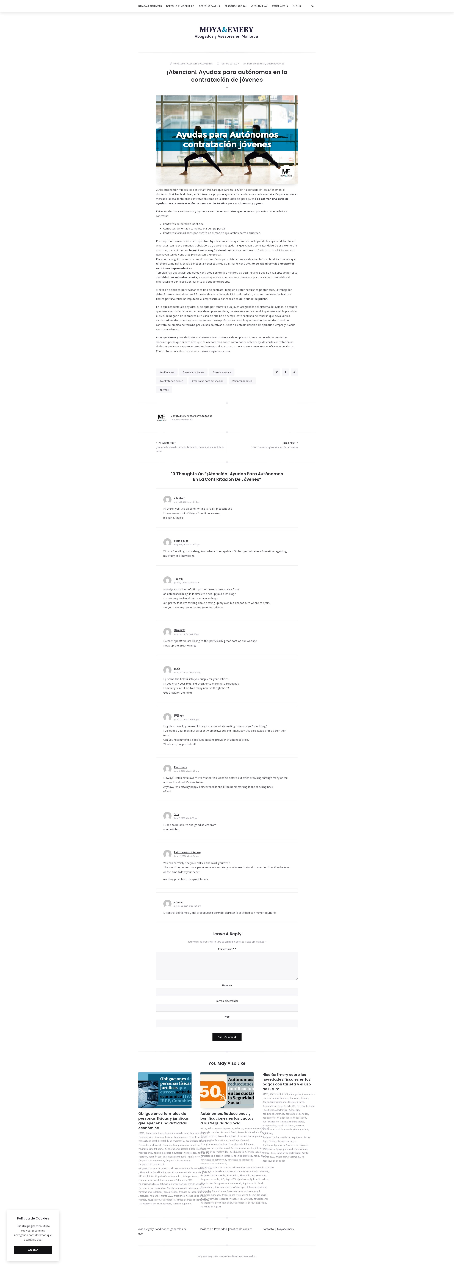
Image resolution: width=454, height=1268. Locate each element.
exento (300, 1125)
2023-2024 (276, 1094)
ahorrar (239, 1128)
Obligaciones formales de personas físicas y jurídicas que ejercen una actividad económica (163, 1120)
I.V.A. (198, 1156)
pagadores (269, 1149)
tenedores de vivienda (241, 1198)
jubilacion (244, 1179)
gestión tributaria (178, 1156)
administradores (155, 1133)
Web (227, 1016)
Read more (180, 767)
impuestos (233, 1175)
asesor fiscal (309, 1094)
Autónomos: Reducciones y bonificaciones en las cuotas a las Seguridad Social (227, 1118)
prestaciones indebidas (151, 1191)
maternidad (235, 1183)
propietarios (171, 1191)
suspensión (154, 1199)
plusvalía (165, 1183)
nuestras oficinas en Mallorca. (275, 346)
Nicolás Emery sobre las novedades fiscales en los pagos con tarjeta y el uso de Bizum (286, 1081)
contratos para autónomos (208, 380)
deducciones (146, 1152)
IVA (152, 1176)
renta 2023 (167, 1195)
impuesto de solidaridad (152, 1164)
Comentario (226, 949)
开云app (179, 715)
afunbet (179, 902)
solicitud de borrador (274, 1160)
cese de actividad (198, 1137)
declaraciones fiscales (177, 1148)
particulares (301, 1149)
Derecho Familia (209, 6)
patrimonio (167, 1180)
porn (177, 668)
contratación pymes (172, 380)
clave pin (294, 1109)
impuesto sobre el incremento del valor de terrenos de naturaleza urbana (176, 1168)
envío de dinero (286, 1125)
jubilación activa (259, 1179)
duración (178, 1152)
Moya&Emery (285, 1229)
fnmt (305, 1129)
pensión (220, 1187)
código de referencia (274, 1113)
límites (273, 1141)
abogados (295, 1094)
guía (191, 1156)
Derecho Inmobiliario (180, 6)
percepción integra (236, 1187)
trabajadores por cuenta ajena (193, 1199)
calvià (301, 1102)
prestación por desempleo (153, 1188)
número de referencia (297, 1145)
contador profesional (150, 1145)
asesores (269, 1098)
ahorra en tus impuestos (221, 1128)
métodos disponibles (274, 1145)
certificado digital (306, 1106)
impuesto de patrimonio (152, 1160)
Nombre (227, 985)
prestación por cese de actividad (188, 1183)
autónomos (167, 372)
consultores (269, 1117)
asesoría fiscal (147, 1137)
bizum (305, 1098)
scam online (181, 540)
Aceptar (33, 1250)
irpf (146, 1176)
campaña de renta (273, 1106)
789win (178, 578)
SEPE (204, 1198)
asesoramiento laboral (177, 1133)
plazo (267, 1152)
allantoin (179, 498)
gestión (143, 1156)
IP (141, 1176)
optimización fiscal (149, 1180)
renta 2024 (282, 1156)
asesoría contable (200, 1133)
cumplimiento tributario (152, 1148)
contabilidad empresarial (171, 1140)
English (297, 6)
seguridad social (258, 1194)
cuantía (167, 1145)
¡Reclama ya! (259, 6)
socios (143, 1199)
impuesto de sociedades (178, 1160)
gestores (268, 1133)
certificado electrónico (276, 1109)
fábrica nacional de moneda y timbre (282, 1129)
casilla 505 (290, 1106)
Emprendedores (275, 63)
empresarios (270, 1125)
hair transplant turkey (187, 852)
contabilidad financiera (198, 1140)
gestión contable (158, 1156)
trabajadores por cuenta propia (155, 1203)
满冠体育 (179, 630)
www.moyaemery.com (216, 351)
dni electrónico (271, 1121)
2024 (204, 1128)
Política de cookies (241, 1229)
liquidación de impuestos (168, 1176)
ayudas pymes (223, 372)
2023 (142, 1133)
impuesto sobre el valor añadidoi (252, 1171)
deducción (261, 1148)
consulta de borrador (297, 1113)
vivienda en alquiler (211, 1206)
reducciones (229, 1194)
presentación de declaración (286, 1152)
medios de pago (287, 1141)
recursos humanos (150, 1195)
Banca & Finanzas (150, 6)
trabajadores (169, 1199)
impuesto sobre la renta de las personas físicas (287, 1137)
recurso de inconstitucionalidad (195, 1191)
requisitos (180, 1195)
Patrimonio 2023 (184, 1180)
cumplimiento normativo (186, 1145)
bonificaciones (209, 1136)
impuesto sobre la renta (185, 1172)
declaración (300, 1117)
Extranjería (280, 6)
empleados (190, 1152)
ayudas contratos (194, 372)
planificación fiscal (149, 1183)
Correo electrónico (227, 1001)
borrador (268, 1102)
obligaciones (190, 1176)
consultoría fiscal (148, 1140)
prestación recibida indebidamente (185, 1188)
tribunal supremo (182, 1203)
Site (176, 814)
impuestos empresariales (253, 1175)
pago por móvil (285, 1149)
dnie (284, 1121)
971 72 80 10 (228, 346)
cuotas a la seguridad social (216, 1148)
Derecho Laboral (236, 6)
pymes (165, 389)
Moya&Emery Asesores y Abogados (191, 416)
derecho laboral (163, 1152)
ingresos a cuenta (210, 1179)
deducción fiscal (198, 1148)
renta (305, 1152)
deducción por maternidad (215, 1151)
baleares (295, 1098)
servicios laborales (196, 1195)
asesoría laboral (164, 1137)
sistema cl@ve (297, 1156)
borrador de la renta (286, 1102)
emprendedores (243, 380)
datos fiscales (285, 1117)
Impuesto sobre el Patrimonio (156, 1172)
